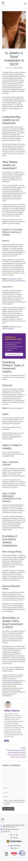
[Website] (5, 741)
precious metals (20, 174)
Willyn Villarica (18, 68)
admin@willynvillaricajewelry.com (12, 680)
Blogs (24, 748)
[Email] (8, 741)
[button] (25, 3)
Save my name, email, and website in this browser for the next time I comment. (14, 802)
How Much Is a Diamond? (15, 408)
